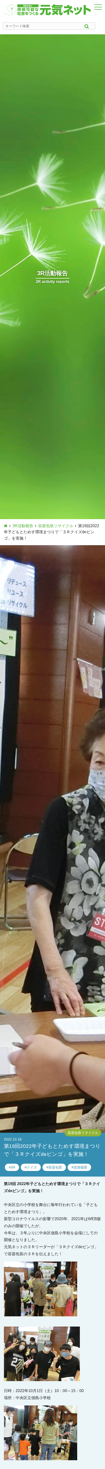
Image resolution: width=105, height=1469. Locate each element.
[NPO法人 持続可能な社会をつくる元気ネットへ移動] (6, 526)
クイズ (32, 1167)
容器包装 (55, 1167)
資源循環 (80, 1167)
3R (13, 1167)
